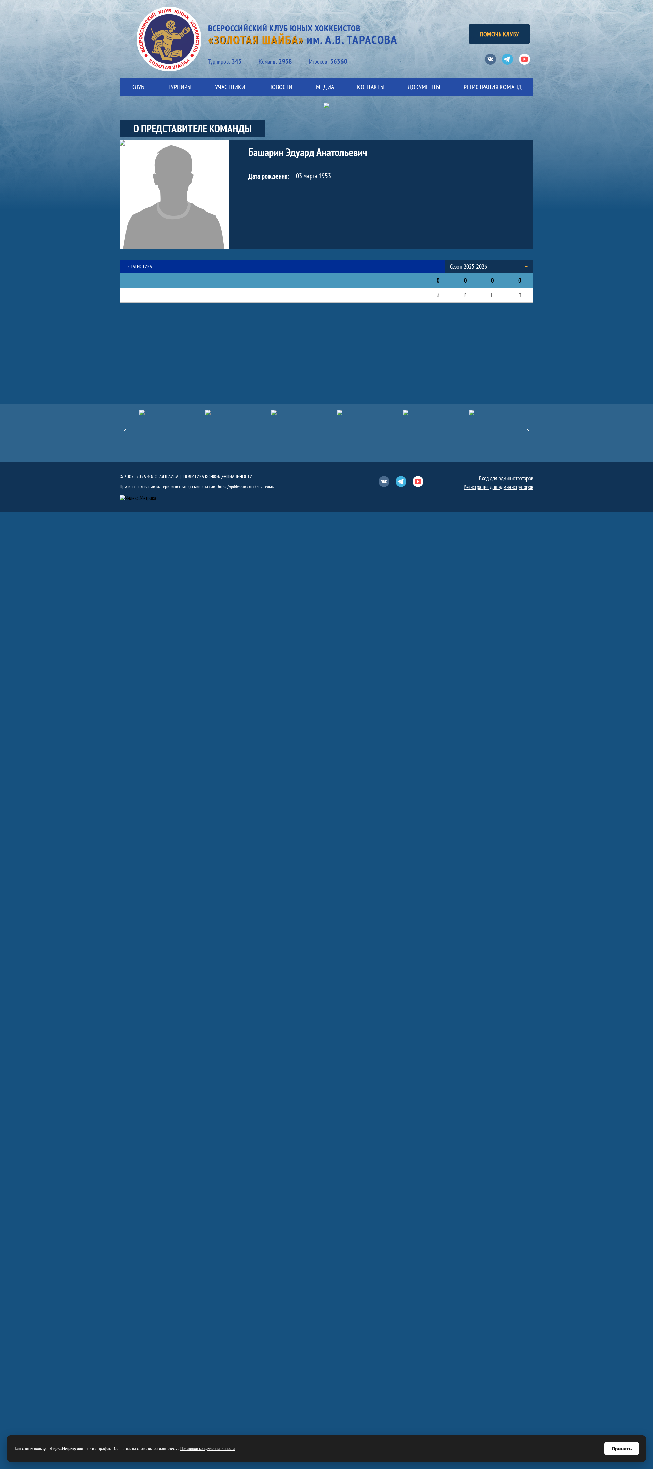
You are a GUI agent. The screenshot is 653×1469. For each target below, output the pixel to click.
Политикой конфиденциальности (207, 1448)
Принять (622, 1448)
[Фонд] (370, 412)
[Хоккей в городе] (304, 412)
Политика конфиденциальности (217, 476)
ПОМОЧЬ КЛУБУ (499, 34)
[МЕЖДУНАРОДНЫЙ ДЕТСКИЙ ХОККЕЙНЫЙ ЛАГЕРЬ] (172, 412)
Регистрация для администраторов (498, 487)
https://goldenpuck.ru (235, 487)
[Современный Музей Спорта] (502, 412)
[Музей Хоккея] (436, 412)
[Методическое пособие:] (238, 412)
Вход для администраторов (506, 478)
